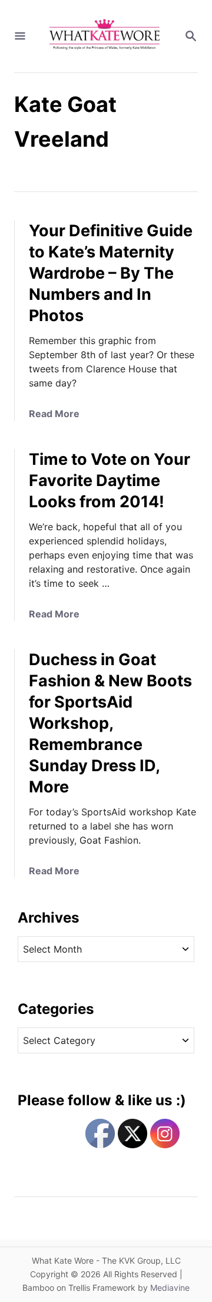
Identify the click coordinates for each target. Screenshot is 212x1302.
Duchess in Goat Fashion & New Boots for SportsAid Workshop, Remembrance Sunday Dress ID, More (110, 723)
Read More (54, 413)
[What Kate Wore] (105, 36)
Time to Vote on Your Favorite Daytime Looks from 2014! (109, 480)
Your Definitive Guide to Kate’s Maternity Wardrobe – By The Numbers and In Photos (111, 273)
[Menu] (20, 36)
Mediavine (170, 1288)
